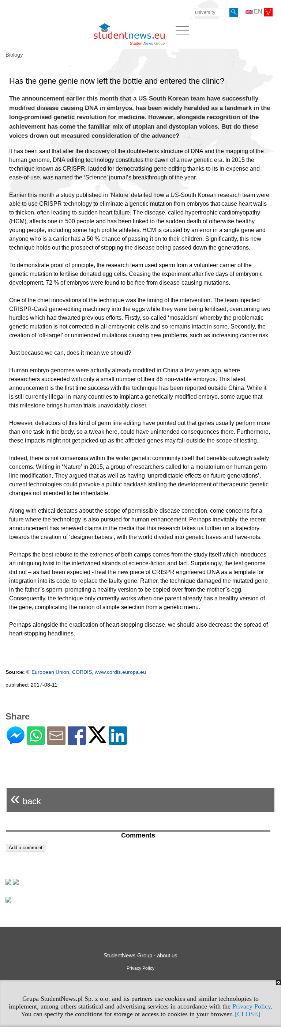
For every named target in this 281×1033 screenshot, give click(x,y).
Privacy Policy (251, 1006)
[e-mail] (56, 742)
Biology (14, 55)
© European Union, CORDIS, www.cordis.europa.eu (86, 672)
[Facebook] (77, 742)
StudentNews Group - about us (140, 955)
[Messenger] (16, 742)
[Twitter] (97, 740)
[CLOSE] (247, 1014)
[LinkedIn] (118, 742)
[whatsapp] (36, 742)
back (25, 798)
